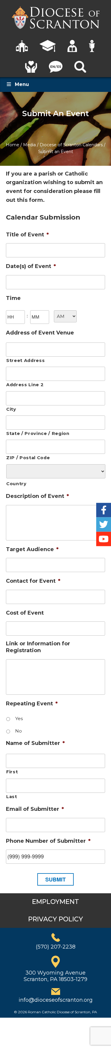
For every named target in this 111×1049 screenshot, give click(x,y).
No (18, 731)
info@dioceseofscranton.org (56, 1000)
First (12, 771)
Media (29, 144)
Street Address (25, 360)
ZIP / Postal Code (28, 457)
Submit (55, 879)
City (11, 409)
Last (11, 796)
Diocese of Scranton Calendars (71, 144)
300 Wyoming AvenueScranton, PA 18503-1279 (55, 976)
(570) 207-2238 (55, 947)
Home (12, 144)
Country (16, 483)
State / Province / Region (38, 433)
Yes (19, 718)
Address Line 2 (25, 384)
